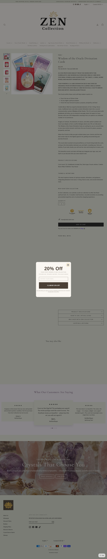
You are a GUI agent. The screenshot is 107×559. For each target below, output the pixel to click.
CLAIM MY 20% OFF (53, 285)
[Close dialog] (68, 265)
